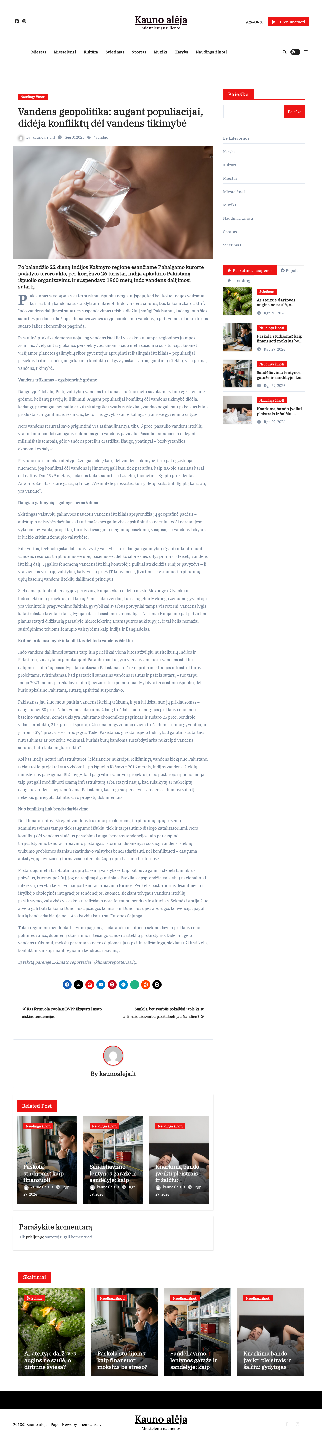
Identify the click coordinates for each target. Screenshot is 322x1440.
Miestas (38, 52)
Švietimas (115, 52)
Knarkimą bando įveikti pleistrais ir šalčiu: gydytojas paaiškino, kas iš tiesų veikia (280, 416)
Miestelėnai (65, 52)
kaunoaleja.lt (44, 137)
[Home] (21, 52)
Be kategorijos (236, 138)
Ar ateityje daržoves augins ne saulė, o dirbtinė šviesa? (276, 304)
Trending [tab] (241, 280)
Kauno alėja (161, 19)
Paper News (61, 1424)
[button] (306, 51)
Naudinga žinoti (211, 52)
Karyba (181, 52)
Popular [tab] (293, 270)
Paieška (238, 94)
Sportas (139, 52)
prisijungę (35, 1237)
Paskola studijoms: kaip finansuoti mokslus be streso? (43, 1180)
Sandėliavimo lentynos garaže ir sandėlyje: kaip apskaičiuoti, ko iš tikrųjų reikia (113, 1180)
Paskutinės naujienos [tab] (252, 270)
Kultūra (91, 52)
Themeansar (89, 1424)
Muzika (161, 52)
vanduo (102, 137)
